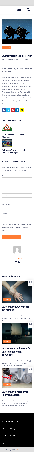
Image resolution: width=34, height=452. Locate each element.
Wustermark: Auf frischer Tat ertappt (15, 308)
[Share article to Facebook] (4, 110)
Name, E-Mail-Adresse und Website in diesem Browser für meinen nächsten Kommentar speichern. (17, 228)
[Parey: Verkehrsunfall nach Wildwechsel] (7, 131)
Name (4, 196)
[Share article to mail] (22, 110)
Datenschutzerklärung (8, 429)
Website (4, 213)
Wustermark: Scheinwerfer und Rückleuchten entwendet (16, 351)
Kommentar (6, 176)
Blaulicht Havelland (22, 450)
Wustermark (6, 47)
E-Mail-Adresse (7, 204)
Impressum (5, 443)
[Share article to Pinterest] (13, 110)
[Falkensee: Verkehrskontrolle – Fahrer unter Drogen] (7, 146)
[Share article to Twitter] (8, 110)
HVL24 (3, 60)
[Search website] (29, 9)
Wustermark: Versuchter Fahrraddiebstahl (15, 393)
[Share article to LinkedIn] (17, 110)
